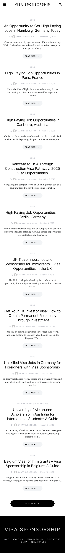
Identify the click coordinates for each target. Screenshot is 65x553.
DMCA (24, 542)
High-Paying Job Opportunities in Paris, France (32, 75)
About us (18, 539)
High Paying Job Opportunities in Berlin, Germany (32, 214)
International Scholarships (32, 404)
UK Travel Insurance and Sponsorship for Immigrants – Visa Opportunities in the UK (32, 264)
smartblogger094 (26, 37)
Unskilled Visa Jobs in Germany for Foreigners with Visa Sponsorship (32, 364)
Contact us (53, 539)
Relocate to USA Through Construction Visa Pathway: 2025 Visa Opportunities (32, 168)
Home (6, 539)
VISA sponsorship (32, 4)
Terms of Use (38, 542)
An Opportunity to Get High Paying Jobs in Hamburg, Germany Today (32, 28)
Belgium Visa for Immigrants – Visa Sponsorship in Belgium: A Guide (32, 463)
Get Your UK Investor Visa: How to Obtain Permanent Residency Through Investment (32, 315)
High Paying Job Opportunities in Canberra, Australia (32, 122)
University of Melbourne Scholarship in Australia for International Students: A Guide (32, 414)
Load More (31, 503)
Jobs (32, 20)
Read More (31, 56)
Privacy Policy (35, 539)
